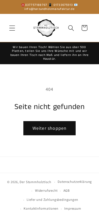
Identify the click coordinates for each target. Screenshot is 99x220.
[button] (12, 28)
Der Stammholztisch (35, 182)
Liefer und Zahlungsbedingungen (52, 199)
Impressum (72, 208)
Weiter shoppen (49, 128)
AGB (66, 190)
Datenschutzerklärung (75, 182)
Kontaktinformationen (41, 208)
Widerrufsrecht (46, 190)
